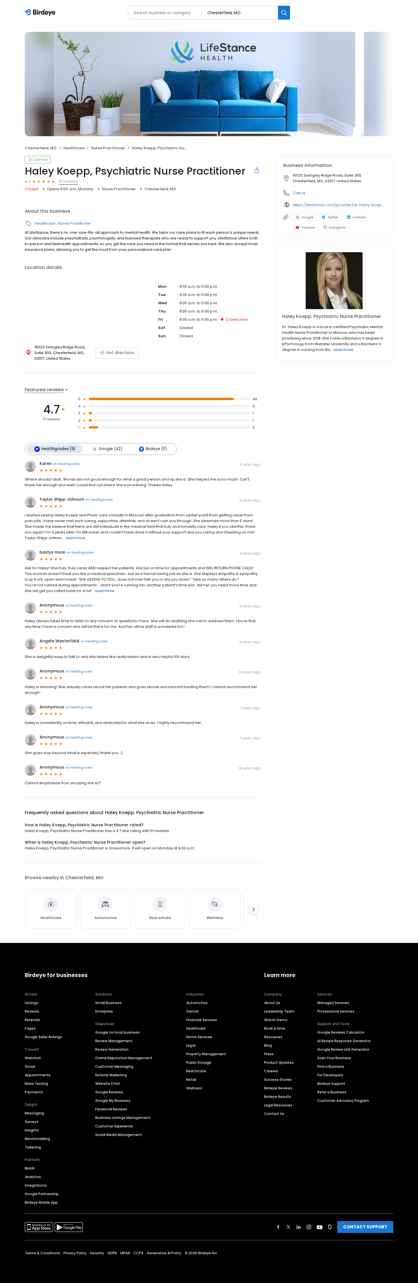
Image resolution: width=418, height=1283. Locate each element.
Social (30, 1066)
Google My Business (113, 1100)
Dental (192, 1011)
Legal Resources (278, 1105)
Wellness (194, 1088)
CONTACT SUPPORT (365, 1227)
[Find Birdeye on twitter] (288, 1227)
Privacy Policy (74, 1253)
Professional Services (335, 1011)
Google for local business (117, 1032)
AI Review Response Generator (344, 1040)
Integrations (36, 1185)
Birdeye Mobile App (41, 1202)
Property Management (206, 1054)
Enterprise (104, 1011)
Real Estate (196, 1071)
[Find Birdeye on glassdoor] (330, 1227)
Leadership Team (279, 1011)
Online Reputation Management (123, 1058)
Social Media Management (118, 1134)
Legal (190, 1045)
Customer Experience (114, 1126)
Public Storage (198, 1062)
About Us (272, 1002)
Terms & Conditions (42, 1253)
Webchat (33, 1058)
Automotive (197, 1002)
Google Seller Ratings (43, 1036)
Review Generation (112, 1049)
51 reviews (68, 181)
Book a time (274, 1028)
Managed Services (333, 1002)
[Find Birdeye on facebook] (278, 1227)
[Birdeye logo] (41, 13)
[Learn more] (334, 280)
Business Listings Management (122, 1117)
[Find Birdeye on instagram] (309, 1227)
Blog (268, 1045)
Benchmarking (37, 1138)
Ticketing (33, 1147)
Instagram (337, 227)
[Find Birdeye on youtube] (319, 1227)
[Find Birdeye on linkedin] (298, 1227)
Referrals (32, 1019)
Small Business (108, 1002)
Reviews (32, 1011)
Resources (273, 1036)
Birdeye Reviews (278, 1088)
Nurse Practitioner (108, 148)
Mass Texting (36, 1083)
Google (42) (110, 449)
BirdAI (29, 1168)
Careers (271, 1071)
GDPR (112, 1253)
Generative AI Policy (164, 1253)
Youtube (307, 227)
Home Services (199, 1036)
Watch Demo (275, 1019)
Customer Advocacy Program (343, 1100)
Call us (299, 193)
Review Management (114, 1040)
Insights (32, 1130)
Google (307, 217)
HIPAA (125, 1253)
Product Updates (279, 1062)
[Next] (253, 909)
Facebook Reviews (111, 1109)
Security (97, 1253)
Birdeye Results (277, 1096)
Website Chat (107, 1083)
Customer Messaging (114, 1066)
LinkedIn (359, 217)
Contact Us (274, 1113)
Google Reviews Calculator (341, 1032)
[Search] (284, 13)
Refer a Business (331, 1092)
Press (269, 1054)
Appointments (38, 1075)
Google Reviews (109, 1092)
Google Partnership (42, 1193)
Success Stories (278, 1079)
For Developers (330, 1075)
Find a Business (330, 1066)
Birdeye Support (331, 1083)
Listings (31, 1002)
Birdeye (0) (156, 449)
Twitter (333, 217)
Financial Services (201, 1019)
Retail (191, 1079)
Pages (30, 1028)
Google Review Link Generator (343, 1049)
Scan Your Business (334, 1058)
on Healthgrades (66, 464)
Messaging (34, 1113)
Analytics (33, 1176)
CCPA (138, 1253)
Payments (34, 1092)
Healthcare (73, 148)
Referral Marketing (111, 1075)
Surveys (31, 1121)
